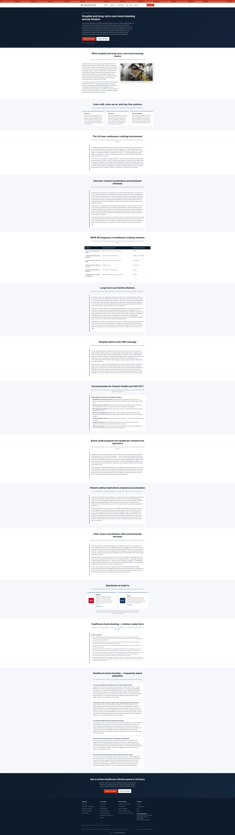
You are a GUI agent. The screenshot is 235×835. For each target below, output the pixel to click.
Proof (127, 5)
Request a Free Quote (89, 38)
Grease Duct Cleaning (87, 810)
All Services (84, 804)
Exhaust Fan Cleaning (87, 808)
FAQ (137, 808)
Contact (136, 5)
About (131, 5)
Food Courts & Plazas (105, 813)
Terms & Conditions (106, 825)
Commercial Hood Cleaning (88, 806)
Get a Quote (150, 5)
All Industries (103, 804)
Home (83, 12)
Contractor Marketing (120, 832)
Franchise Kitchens (104, 810)
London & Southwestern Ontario (125, 813)
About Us (139, 804)
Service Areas (120, 5)
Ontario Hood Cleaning (90, 5)
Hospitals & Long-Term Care (106, 815)
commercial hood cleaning (102, 83)
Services (106, 5)
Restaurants (103, 806)
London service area (105, 369)
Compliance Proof (141, 806)
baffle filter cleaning (105, 85)
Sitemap (84, 825)
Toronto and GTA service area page (124, 359)
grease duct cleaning (92, 85)
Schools (102, 817)
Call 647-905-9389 (75, 1)
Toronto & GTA (121, 806)
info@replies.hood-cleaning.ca (143, 819)
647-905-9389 (140, 818)
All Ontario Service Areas (124, 804)
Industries (112, 5)
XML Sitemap (90, 825)
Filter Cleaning (85, 813)
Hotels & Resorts (104, 808)
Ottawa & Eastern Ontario (124, 810)
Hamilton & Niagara (122, 808)
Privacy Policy (98, 825)
